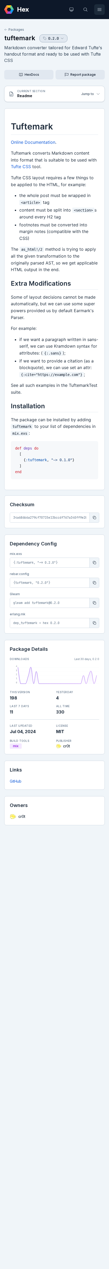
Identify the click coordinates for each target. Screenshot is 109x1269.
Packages (16, 30)
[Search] (85, 9)
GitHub (15, 781)
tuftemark (19, 38)
